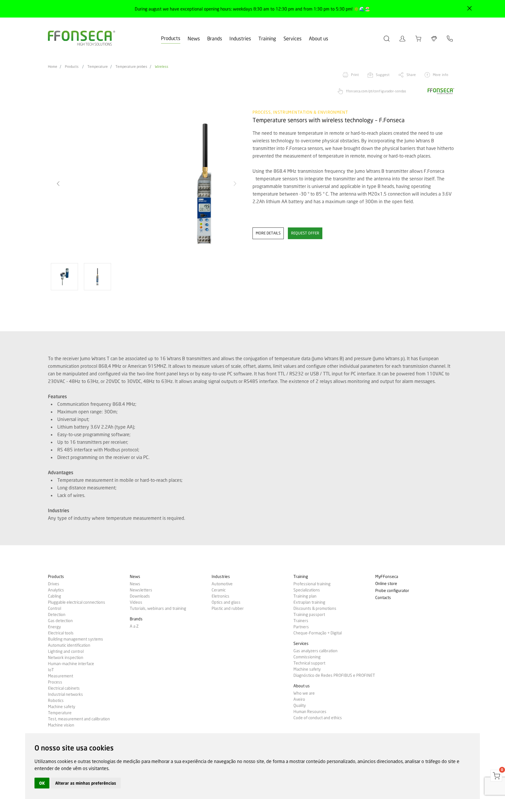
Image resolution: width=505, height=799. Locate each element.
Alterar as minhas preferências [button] (85, 783)
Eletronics (220, 596)
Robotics (56, 700)
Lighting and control (66, 651)
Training (267, 38)
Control (54, 608)
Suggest (383, 75)
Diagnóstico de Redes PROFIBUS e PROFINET (334, 675)
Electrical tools (61, 633)
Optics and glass (226, 602)
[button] (235, 183)
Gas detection (60, 620)
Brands (214, 38)
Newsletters (141, 590)
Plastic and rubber (228, 608)
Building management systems (75, 639)
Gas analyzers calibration (315, 650)
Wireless (161, 67)
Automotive (222, 583)
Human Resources (309, 711)
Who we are (304, 693)
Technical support (309, 663)
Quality (299, 705)
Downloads (140, 596)
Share (411, 75)
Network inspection (65, 657)
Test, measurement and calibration (79, 719)
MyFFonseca (386, 576)
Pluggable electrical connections (76, 602)
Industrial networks (65, 694)
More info (440, 75)
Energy (54, 626)
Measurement (60, 676)
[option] (146, 184)
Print (355, 75)
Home (52, 67)
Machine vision (61, 725)
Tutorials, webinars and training (158, 608)
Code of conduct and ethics (317, 717)
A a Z (134, 626)
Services (292, 38)
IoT (51, 669)
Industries (240, 38)
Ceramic (219, 590)
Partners (301, 626)
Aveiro (299, 699)
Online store (386, 583)
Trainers (300, 620)
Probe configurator (392, 591)
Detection (56, 614)
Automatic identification (69, 645)
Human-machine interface (71, 663)
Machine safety (61, 706)
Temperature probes (131, 67)
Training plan (305, 596)
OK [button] (42, 783)
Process (55, 682)
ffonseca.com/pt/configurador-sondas (376, 91)
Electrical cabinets (64, 688)
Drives (53, 583)
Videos (136, 602)
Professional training (312, 583)
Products (170, 38)
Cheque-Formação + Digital (317, 633)
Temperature (97, 67)
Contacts (383, 598)
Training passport (309, 614)
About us (318, 38)
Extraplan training (309, 602)
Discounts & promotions (314, 608)
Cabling (54, 596)
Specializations (306, 590)
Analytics (56, 590)
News (194, 38)
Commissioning (307, 657)
